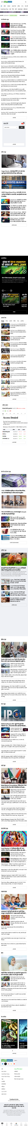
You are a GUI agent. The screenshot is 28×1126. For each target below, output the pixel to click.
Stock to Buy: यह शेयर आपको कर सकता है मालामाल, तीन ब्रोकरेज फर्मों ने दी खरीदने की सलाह (12, 62)
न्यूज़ (2, 1079)
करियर (18, 1106)
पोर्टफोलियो (4, 1084)
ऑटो (16, 9)
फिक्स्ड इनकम (17, 1074)
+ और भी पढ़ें (14, 399)
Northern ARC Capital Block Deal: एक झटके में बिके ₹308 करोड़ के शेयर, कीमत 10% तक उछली (14, 113)
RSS (11, 1064)
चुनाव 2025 (4, 1094)
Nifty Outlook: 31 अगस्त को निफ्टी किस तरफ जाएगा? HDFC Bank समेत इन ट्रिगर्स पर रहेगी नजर (18, 220)
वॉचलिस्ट (3, 1089)
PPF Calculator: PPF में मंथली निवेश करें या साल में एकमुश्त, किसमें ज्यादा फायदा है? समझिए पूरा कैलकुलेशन (18, 369)
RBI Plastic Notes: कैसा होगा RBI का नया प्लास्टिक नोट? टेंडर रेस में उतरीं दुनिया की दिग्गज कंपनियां (18, 332)
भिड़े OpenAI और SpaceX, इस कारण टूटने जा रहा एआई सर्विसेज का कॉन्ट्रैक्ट (17, 519)
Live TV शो (4, 1091)
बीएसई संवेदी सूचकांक (7, 408)
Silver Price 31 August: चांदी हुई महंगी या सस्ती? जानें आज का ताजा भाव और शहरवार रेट (17, 349)
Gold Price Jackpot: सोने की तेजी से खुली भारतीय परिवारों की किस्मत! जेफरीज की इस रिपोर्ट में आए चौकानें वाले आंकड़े (13, 103)
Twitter (5, 1064)
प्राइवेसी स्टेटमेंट (7, 1106)
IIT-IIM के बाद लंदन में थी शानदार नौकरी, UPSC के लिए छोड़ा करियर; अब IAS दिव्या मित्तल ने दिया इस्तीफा (18, 587)
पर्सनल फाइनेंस (17, 1076)
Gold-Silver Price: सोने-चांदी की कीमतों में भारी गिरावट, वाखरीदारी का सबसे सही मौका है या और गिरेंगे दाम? (12, 71)
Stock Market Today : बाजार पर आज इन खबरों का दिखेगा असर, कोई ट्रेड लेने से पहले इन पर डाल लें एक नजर (18, 213)
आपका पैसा (14, 6)
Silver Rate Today (6, 1076)
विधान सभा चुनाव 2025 (18, 1079)
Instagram (8, 1064)
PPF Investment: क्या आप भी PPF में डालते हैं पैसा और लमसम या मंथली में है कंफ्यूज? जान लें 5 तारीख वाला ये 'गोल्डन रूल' (18, 388)
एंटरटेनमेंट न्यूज (4, 828)
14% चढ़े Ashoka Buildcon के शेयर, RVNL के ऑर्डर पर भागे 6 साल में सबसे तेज (14, 57)
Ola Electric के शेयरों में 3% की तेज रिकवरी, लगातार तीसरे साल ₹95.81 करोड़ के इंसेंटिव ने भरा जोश (18, 201)
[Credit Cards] (25, 730)
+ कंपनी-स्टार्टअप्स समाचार (14, 542)
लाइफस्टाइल (20, 9)
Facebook (2, 1064)
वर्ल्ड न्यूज (3, 765)
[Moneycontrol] (8, 1)
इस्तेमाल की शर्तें (13, 1106)
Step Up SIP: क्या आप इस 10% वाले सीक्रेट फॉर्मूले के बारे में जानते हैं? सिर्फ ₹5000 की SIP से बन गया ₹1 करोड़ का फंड (18, 394)
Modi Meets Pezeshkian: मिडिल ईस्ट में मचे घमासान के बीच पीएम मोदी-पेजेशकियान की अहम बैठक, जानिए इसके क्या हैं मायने (18, 32)
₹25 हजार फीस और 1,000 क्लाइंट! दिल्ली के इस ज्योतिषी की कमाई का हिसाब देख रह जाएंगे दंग (18, 599)
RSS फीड (14, 1108)
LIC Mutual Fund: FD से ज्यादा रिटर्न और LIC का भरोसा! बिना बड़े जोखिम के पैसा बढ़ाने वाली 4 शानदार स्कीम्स (13, 99)
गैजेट (13, 9)
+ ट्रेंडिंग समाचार (14, 605)
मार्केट (5, 6)
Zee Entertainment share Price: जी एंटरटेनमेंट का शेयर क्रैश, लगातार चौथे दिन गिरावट (13, 108)
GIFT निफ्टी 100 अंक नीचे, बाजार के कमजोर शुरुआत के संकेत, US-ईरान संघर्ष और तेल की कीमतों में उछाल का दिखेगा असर (18, 207)
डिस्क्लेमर (21, 1104)
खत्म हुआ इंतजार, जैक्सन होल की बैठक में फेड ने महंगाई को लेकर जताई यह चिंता (18, 525)
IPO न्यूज (3, 704)
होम (1, 6)
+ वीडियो (14, 311)
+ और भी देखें (14, 442)
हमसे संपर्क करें (12, 1104)
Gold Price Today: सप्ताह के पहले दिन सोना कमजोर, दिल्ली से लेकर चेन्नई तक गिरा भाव (18, 356)
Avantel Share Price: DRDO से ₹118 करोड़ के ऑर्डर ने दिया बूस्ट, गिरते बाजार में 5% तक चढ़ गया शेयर (13, 85)
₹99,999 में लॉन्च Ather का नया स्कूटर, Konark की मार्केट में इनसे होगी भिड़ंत (14, 513)
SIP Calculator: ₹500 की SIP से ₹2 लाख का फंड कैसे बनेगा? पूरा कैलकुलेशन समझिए (18, 362)
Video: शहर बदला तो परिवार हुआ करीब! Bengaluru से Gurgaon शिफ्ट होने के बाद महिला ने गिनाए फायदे (18, 593)
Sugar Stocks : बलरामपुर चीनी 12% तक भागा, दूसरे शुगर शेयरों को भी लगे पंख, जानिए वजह (13, 172)
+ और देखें (14, 144)
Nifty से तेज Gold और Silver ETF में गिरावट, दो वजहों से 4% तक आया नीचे (13, 94)
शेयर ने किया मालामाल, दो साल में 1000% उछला (13, 278)
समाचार (8, 6)
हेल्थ (2, 953)
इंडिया (19, 6)
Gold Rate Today (5, 1074)
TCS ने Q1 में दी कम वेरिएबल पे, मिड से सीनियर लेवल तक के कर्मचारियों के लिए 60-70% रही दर (18, 537)
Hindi (15, 1060)
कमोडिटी (16, 1071)
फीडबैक (17, 1104)
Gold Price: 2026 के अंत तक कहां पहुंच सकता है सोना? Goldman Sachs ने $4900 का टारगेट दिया (18, 375)
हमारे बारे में (6, 1104)
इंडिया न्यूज (3, 639)
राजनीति (3, 1081)
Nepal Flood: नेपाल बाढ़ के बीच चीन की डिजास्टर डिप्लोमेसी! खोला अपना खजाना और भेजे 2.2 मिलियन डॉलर (13, 76)
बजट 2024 (4, 1071)
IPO (22, 6)
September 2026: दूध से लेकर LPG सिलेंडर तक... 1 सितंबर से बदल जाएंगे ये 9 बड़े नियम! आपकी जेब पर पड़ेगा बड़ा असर (18, 338)
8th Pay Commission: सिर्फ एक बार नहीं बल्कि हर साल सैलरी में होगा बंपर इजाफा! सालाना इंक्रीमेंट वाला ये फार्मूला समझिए (18, 344)
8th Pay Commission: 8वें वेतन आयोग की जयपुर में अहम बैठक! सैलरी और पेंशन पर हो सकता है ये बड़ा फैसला (18, 381)
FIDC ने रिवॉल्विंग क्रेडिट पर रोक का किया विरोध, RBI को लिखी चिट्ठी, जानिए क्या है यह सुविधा (18, 52)
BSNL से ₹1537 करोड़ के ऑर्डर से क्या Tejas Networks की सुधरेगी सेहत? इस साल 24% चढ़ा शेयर (18, 45)
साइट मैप (22, 1106)
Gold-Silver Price (4, 9)
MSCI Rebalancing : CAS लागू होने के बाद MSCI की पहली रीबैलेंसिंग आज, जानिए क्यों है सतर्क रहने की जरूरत (18, 25)
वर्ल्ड (10, 9)
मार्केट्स (3, 1086)
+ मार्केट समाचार (14, 225)
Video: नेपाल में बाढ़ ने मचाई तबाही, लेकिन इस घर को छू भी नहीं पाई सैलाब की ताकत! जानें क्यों (18, 581)
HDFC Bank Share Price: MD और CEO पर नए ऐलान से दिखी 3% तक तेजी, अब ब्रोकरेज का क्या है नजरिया (14, 194)
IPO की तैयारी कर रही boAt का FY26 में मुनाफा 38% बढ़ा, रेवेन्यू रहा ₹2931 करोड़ (18, 531)
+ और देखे (14, 117)
